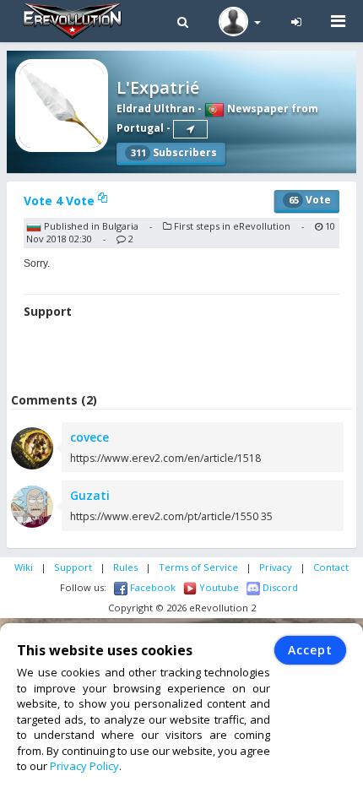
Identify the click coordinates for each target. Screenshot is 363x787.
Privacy (275, 567)
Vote (310, 200)
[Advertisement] (185, 358)
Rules (125, 567)
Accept (310, 650)
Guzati (90, 495)
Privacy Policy (84, 765)
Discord (279, 587)
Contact (331, 567)
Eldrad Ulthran (155, 108)
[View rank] (190, 129)
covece (89, 437)
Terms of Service (198, 567)
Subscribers (174, 152)
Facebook (151, 587)
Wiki (23, 567)
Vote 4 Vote (61, 201)
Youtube (218, 587)
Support (73, 567)
